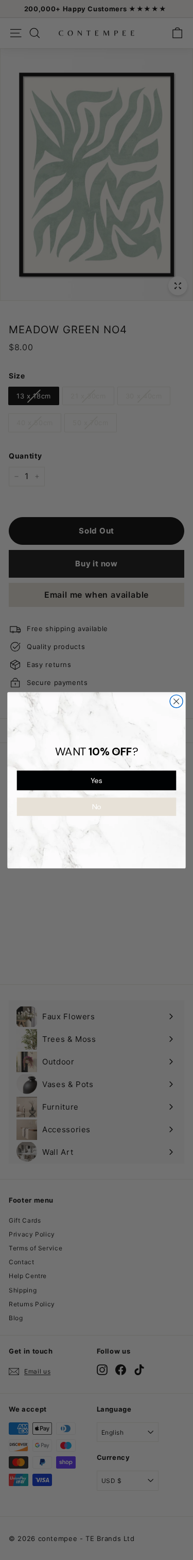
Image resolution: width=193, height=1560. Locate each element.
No (96, 806)
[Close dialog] (176, 701)
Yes (96, 780)
